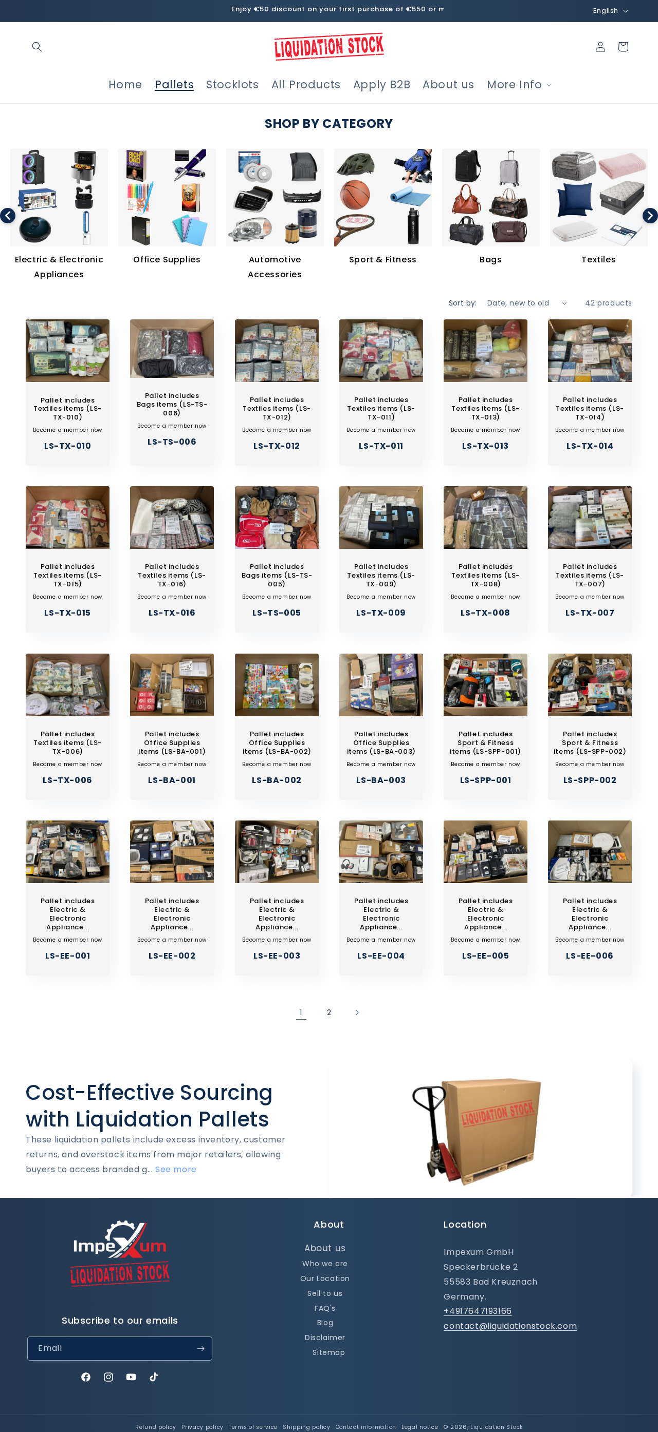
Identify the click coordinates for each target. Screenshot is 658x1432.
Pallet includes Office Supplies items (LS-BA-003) (380, 743)
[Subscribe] (200, 1348)
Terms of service (253, 1427)
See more (176, 1169)
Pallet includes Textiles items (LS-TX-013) (485, 409)
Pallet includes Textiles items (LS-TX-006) (67, 743)
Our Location (325, 1278)
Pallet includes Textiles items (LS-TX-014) (590, 409)
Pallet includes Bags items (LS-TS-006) (172, 405)
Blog (325, 1323)
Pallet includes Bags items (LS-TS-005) (276, 576)
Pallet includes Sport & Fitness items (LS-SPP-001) (485, 743)
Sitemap (329, 1352)
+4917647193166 (477, 1311)
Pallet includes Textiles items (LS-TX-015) (67, 576)
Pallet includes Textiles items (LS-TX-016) (172, 576)
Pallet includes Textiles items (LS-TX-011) (381, 409)
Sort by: (463, 303)
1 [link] (301, 1012)
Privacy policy (202, 1427)
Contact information (366, 1427)
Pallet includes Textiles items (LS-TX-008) (485, 576)
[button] (37, 46)
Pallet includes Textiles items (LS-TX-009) (381, 576)
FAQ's (325, 1308)
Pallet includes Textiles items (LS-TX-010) (67, 409)
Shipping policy (307, 1427)
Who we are (325, 1263)
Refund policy (155, 1427)
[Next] (650, 215)
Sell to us (324, 1293)
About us (325, 1248)
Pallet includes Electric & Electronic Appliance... (68, 914)
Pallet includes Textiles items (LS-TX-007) (590, 576)
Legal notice (419, 1427)
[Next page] (356, 1012)
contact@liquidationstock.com (510, 1326)
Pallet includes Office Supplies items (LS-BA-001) (172, 743)
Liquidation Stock (496, 1427)
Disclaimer (325, 1337)
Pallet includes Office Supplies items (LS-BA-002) (276, 743)
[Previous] (7, 215)
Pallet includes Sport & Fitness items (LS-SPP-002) (590, 743)
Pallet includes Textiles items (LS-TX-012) (276, 409)
